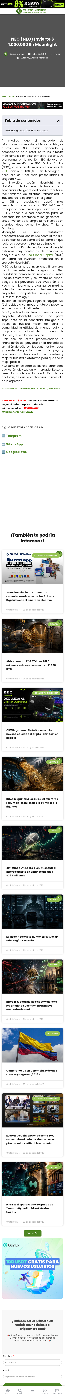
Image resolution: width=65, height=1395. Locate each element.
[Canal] (45, 1391)
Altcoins (25, 57)
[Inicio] (8, 1391)
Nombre (8, 1356)
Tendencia (55, 388)
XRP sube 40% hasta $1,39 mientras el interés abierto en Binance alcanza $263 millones (31, 871)
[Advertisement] (32, 495)
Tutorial (11, 96)
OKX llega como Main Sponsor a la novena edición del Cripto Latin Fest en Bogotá (32, 734)
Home (4, 96)
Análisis (34, 57)
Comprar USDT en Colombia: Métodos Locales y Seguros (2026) (31, 1072)
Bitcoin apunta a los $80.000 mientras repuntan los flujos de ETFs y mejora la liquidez (32, 802)
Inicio (7, 1393)
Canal (45, 1393)
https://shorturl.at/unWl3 (17, 411)
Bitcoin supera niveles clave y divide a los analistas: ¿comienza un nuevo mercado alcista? (31, 1005)
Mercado (43, 57)
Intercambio (22, 388)
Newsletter (57, 1393)
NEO (4, 171)
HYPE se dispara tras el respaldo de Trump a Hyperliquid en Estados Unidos (29, 1208)
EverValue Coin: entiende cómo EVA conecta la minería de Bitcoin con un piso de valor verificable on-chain (31, 1139)
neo (45, 388)
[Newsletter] (57, 1391)
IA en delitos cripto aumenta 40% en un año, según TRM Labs (32, 938)
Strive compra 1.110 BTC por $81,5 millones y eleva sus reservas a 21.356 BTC (31, 665)
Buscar (20, 1393)
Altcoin (9, 388)
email (6, 1370)
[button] (58, 121)
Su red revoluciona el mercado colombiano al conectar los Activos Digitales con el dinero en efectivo (30, 596)
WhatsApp (15, 444)
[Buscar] (20, 1391)
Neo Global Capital (40, 255)
